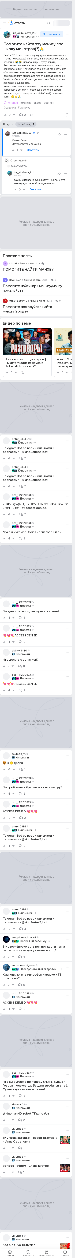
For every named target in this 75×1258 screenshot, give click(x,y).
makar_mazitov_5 (18, 301)
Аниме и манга (37, 301)
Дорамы (25, 498)
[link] (27, 352)
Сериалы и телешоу (33, 941)
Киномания (28, 36)
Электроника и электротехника (39, 969)
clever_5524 (15, 280)
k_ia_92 (13, 263)
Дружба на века (32, 280)
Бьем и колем (27, 263)
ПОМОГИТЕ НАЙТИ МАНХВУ (28, 270)
